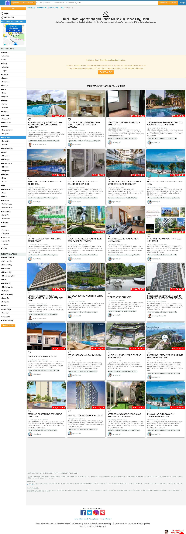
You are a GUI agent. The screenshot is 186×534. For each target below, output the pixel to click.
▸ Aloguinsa (5, 67)
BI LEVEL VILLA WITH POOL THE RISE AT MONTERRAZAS (124, 356)
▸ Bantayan (5, 85)
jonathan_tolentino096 (39, 144)
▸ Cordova (4, 126)
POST (14, 9)
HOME (6, 13)
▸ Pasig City (5, 302)
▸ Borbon (4, 100)
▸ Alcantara (5, 56)
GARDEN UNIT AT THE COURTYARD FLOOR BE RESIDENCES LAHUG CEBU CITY (125, 183)
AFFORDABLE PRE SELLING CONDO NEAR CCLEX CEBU (45, 415)
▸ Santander (5, 219)
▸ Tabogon (5, 230)
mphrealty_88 (76, 144)
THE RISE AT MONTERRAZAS (119, 297)
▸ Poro (3, 193)
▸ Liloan (3, 152)
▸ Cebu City (5, 115)
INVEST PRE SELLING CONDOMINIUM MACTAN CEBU (123, 240)
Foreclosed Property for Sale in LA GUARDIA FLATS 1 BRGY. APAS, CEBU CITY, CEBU (45, 298)
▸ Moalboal (5, 174)
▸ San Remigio (6, 211)
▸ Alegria (4, 63)
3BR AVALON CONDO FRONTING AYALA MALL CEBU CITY (124, 123)
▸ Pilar (3, 185)
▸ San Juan (5, 313)
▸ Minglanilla (5, 171)
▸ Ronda (4, 197)
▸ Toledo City (5, 241)
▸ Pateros (4, 305)
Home (76, 519)
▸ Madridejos (5, 156)
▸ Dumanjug (5, 141)
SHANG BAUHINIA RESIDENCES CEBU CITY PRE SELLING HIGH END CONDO (165, 123)
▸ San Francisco (6, 208)
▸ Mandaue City (6, 163)
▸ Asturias (4, 74)
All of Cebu (5, 52)
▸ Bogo (3, 93)
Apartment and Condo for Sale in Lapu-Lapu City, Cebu (84, 141)
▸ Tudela (4, 248)
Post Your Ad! (106, 72)
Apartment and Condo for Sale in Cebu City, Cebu (122, 138)
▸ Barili (3, 89)
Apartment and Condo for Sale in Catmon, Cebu (122, 311)
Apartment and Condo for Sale (47, 7)
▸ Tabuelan (5, 234)
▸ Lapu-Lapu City (7, 148)
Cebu (61, 7)
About (86, 519)
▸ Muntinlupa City (7, 287)
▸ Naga (3, 178)
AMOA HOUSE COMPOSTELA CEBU (42, 356)
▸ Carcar (4, 104)
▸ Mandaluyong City (8, 276)
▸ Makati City (5, 268)
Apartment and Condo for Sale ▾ (23, 3)
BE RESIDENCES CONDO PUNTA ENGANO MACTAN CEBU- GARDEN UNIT (124, 415)
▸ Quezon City (6, 309)
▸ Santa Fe (5, 215)
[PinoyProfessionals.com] (7, 2)
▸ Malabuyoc (5, 160)
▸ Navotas (4, 291)
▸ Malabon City (6, 272)
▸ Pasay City (5, 298)
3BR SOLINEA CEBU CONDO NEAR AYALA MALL (84, 356)
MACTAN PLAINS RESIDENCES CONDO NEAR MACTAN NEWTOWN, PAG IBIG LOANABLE (84, 124)
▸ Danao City (5, 137)
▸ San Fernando (6, 204)
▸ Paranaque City (7, 294)
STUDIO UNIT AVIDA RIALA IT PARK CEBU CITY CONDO (164, 240)
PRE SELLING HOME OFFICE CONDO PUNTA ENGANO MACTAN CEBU (165, 356)
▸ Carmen (4, 108)
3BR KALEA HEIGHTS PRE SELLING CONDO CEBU (85, 297)
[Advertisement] (105, 39)
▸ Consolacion (6, 122)
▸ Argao (4, 71)
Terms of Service (31, 485)
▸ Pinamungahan (7, 189)
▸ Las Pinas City (6, 265)
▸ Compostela (6, 119)
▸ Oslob (3, 182)
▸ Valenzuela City (7, 320)
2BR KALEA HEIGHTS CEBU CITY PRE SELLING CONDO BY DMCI (83, 183)
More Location (9, 325)
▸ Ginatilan (4, 145)
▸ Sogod (4, 226)
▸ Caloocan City (6, 261)
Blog (81, 519)
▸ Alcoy (3, 60)
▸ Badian (4, 78)
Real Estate (31, 7)
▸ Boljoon (4, 97)
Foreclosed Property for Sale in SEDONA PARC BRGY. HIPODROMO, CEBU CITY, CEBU (165, 297)
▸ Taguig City (5, 317)
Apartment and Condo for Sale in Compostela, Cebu (44, 141)
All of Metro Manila (8, 257)
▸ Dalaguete (5, 134)
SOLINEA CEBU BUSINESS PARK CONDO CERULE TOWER (44, 240)
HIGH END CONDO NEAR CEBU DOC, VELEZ (85, 415)
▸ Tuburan (4, 245)
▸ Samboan (5, 200)
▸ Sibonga (4, 222)
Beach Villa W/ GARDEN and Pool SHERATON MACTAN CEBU (160, 415)
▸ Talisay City (5, 237)
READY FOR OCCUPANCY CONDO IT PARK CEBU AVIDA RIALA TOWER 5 (85, 240)
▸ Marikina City (6, 283)
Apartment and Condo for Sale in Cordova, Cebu (43, 430)
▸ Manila (4, 280)
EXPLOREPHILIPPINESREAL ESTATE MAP (13, 28)
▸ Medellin (4, 167)
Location (164, 3)
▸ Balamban (5, 82)
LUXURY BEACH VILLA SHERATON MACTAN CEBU (165, 183)
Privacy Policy (93, 519)
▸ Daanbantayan (6, 130)
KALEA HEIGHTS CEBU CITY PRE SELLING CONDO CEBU (45, 183)
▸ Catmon (4, 111)
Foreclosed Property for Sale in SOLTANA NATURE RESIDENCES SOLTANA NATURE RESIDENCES (45, 124)
